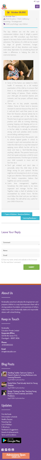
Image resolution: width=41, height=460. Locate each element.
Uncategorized (17, 21)
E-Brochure (5, 427)
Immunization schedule (9, 417)
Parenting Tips (6, 422)
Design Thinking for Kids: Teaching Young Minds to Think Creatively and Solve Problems (22, 393)
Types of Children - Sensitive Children (17, 214)
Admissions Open (15, 455)
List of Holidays (6, 424)
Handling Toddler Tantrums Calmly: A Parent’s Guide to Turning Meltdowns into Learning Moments (22, 375)
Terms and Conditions (8, 435)
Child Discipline (11, 19)
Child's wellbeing (23, 19)
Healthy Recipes (6, 419)
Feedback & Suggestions (9, 429)
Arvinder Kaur (10, 16)
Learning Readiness (29, 218)
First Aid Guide (6, 414)
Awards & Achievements (9, 432)
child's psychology (12, 24)
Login (38, 1)
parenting (6, 21)
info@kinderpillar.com (8, 351)
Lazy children (23, 24)
